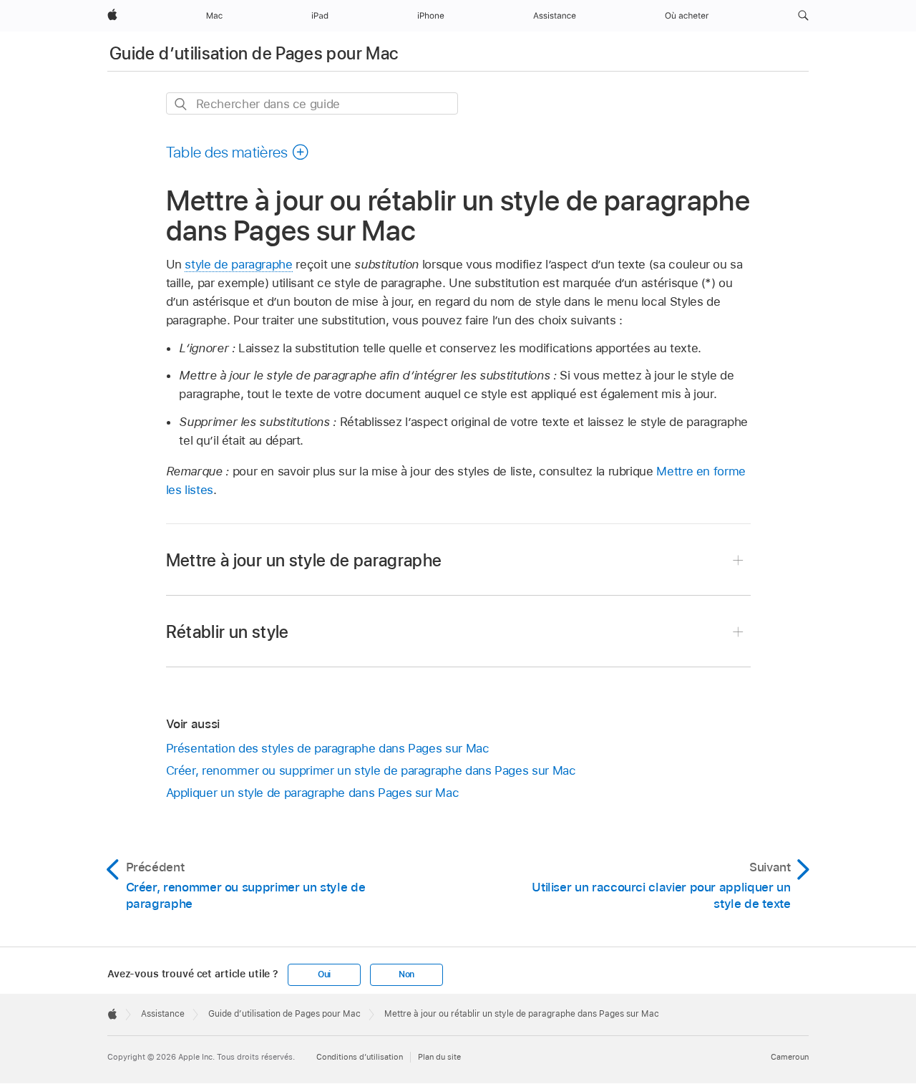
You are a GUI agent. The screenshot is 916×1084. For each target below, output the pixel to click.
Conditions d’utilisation (359, 1057)
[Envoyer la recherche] (181, 104)
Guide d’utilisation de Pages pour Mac (253, 53)
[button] (803, 16)
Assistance (163, 1014)
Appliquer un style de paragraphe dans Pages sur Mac (312, 792)
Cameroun (790, 1057)
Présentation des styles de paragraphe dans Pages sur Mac (327, 748)
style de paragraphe (238, 264)
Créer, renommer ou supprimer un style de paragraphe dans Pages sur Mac (371, 770)
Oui (324, 974)
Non (406, 974)
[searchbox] (312, 103)
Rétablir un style (227, 631)
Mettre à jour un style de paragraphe (304, 560)
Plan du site (439, 1057)
